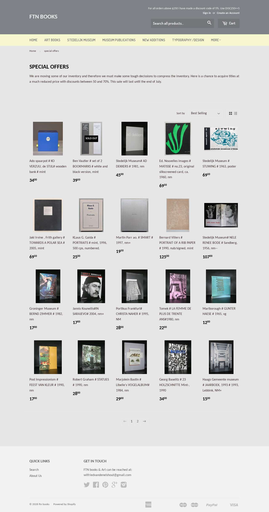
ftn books (43, 17)
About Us (35, 476)
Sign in (207, 13)
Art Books (52, 40)
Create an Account (228, 13)
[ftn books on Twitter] (87, 486)
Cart (231, 23)
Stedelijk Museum (81, 40)
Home (33, 40)
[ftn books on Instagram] (124, 486)
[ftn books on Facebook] (96, 486)
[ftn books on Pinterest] (105, 486)
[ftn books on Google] (114, 486)
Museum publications (119, 40)
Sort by (181, 113)
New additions (153, 40)
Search (34, 470)
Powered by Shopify (64, 504)
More (215, 40)
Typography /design (188, 40)
